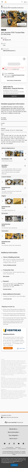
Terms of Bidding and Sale (9, 265)
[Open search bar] (22, 2)
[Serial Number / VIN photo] (25, 159)
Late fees (16, 285)
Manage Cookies (16, 461)
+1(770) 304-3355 (7, 299)
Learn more (22, 348)
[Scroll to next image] (25, 153)
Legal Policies (18, 447)
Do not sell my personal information (9, 448)
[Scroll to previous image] (2, 153)
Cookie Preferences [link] (22, 448)
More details (6, 276)
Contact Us (20, 422)
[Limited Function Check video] (25, 188)
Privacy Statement (9, 447)
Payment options (7, 289)
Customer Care (15, 69)
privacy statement (6, 462)
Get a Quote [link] (8, 348)
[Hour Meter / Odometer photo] (25, 165)
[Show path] (6, 6)
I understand (14, 465)
